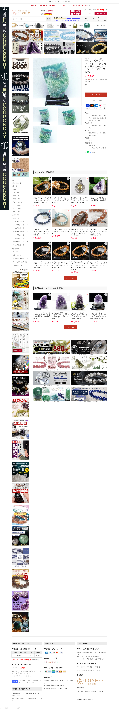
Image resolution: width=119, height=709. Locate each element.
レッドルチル (16, 205)
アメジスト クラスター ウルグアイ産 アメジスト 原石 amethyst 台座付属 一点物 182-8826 (79, 315)
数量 (86, 85)
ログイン (88, 13)
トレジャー (76, 20)
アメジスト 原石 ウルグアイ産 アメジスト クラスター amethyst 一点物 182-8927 (60, 315)
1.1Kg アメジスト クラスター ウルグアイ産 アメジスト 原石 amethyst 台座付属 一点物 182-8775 (98, 315)
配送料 (90, 79)
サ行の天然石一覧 (18, 228)
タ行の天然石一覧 (18, 231)
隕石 (71, 20)
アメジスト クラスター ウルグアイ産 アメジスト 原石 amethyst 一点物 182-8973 (41, 315)
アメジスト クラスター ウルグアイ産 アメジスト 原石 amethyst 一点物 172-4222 (97, 199)
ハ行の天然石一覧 (18, 235)
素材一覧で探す (101, 25)
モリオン (58, 20)
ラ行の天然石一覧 (18, 245)
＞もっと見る (70, 278)
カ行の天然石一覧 (18, 225)
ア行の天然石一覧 (18, 221)
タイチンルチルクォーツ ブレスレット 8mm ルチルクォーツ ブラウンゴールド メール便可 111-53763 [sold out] (80, 265)
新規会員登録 (101, 13)
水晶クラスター (65, 20)
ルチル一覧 (15, 218)
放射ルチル (15, 215)
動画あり (69, 18)
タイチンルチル (17, 192)
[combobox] (31, 19)
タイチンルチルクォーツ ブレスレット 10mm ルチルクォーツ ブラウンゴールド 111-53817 (61, 264)
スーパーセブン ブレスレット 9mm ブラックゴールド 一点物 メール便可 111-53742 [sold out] (80, 232)
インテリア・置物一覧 (19, 262)
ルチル (14, 189)
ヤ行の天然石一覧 (18, 242)
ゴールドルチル (17, 195)
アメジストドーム (18, 252)
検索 (48, 19)
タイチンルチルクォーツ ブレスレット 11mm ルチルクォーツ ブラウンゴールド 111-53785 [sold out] (42, 199)
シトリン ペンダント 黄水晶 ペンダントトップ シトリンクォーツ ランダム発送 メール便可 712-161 (80, 199)
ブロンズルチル (17, 208)
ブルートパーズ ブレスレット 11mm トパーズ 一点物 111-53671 (61, 231)
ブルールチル (16, 212)
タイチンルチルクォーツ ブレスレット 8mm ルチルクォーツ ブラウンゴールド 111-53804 (42, 264)
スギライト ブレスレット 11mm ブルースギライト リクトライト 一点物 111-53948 (42, 232)
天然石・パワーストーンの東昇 (12, 708)
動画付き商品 (16, 183)
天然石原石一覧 (17, 265)
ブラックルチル (17, 202)
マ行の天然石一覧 (18, 238)
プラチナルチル (17, 199)
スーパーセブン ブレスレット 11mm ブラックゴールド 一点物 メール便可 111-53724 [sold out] (98, 232)
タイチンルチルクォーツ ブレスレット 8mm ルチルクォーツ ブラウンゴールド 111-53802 (98, 264)
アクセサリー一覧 (18, 258)
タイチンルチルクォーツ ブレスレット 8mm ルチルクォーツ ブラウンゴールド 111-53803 (61, 199)
